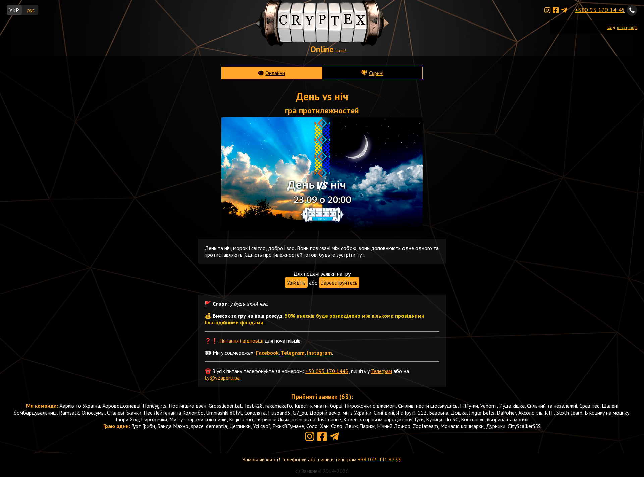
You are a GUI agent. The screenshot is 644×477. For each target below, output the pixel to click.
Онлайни (275, 73)
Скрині (376, 73)
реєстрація (627, 27)
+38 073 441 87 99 (380, 459)
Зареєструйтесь (339, 282)
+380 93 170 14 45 (600, 10)
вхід (611, 27)
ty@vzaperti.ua (222, 377)
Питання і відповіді (241, 340)
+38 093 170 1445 (326, 370)
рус (31, 10)
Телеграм (381, 370)
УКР (14, 10)
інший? (340, 50)
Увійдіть (296, 282)
